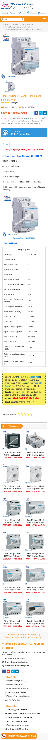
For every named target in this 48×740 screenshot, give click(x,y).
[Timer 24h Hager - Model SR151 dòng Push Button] (12, 474)
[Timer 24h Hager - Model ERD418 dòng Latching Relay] (24, 56)
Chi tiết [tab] (5, 144)
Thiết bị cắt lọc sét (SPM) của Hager (17, 725)
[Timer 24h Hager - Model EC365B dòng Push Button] (12, 575)
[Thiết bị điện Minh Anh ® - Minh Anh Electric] (17, 5)
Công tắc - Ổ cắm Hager (13, 700)
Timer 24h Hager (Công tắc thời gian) (17, 688)
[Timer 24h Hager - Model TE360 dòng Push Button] (35, 507)
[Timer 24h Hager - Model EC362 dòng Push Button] (12, 608)
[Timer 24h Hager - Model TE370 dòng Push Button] (12, 507)
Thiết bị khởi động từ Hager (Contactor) (18, 696)
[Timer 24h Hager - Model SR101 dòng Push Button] (35, 474)
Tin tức (32, 637)
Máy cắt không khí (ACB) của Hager (17, 729)
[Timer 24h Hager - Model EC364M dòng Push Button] (35, 575)
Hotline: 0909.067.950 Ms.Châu (21, 736)
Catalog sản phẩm (20, 637)
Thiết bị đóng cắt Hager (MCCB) (15, 681)
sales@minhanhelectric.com (19, 662)
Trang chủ (13, 635)
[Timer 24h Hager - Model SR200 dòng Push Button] (35, 440)
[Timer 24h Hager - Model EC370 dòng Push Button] (35, 541)
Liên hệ (40, 637)
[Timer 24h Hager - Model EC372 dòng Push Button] (12, 541)
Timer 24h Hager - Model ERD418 (24, 238)
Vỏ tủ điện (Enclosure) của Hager (16, 721)
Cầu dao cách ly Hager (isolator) (15, 692)
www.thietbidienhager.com (20, 666)
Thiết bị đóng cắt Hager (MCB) (15, 684)
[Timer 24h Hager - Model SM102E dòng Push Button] (12, 440)
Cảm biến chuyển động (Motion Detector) (19, 717)
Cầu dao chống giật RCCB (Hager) (16, 710)
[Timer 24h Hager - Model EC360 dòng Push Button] (35, 608)
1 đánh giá (13, 103)
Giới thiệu (23, 635)
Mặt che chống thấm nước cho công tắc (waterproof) (22, 713)
